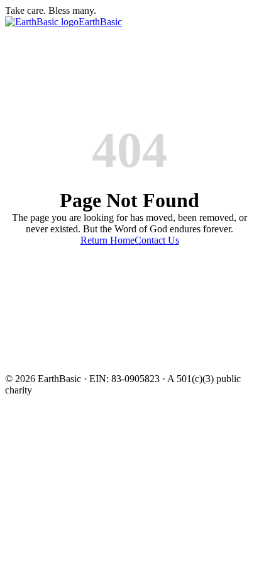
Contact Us (157, 240)
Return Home (107, 240)
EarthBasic (100, 21)
